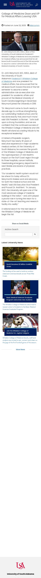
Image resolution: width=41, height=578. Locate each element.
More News (20, 349)
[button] (36, 4)
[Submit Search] (35, 234)
